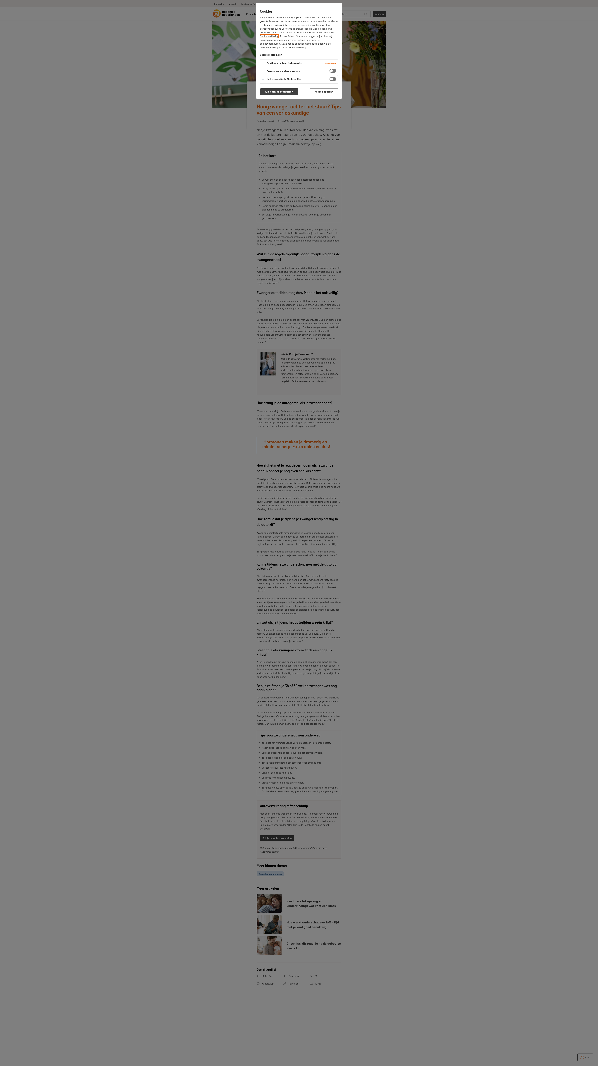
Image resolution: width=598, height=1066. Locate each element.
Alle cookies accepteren (279, 91)
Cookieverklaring (269, 36)
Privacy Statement (298, 36)
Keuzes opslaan (324, 91)
